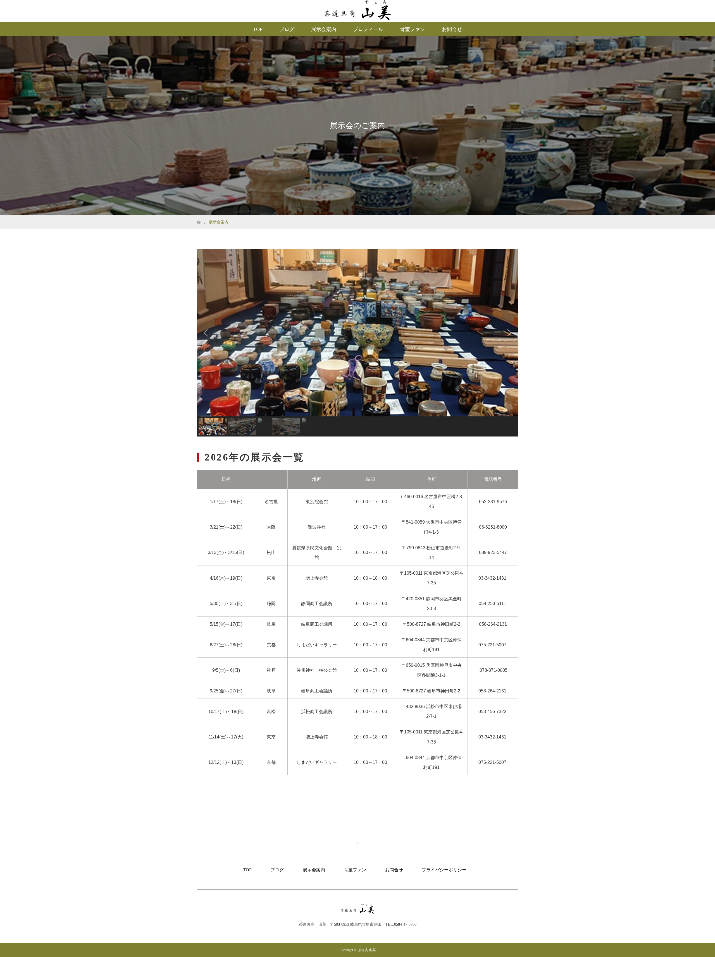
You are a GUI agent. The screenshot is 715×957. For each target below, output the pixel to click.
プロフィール (368, 29)
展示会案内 (323, 29)
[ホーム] (199, 217)
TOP (258, 29)
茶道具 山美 (367, 950)
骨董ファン (412, 29)
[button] (205, 332)
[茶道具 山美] (357, 913)
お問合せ (452, 29)
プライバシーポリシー (444, 869)
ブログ (286, 29)
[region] (357, 342)
